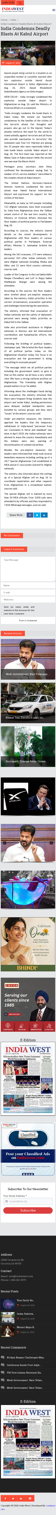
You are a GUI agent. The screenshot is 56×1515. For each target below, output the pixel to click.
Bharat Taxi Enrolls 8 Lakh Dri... (25, 717)
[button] (28, 796)
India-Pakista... (26, 1313)
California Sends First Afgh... (24, 1365)
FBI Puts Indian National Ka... (24, 1372)
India (13, 19)
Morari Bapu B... (26, 1327)
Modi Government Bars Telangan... (27, 674)
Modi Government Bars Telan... (25, 1380)
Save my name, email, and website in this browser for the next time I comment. (19, 610)
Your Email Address (15, 1196)
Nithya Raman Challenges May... (26, 1357)
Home (4, 19)
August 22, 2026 (27, 1305)
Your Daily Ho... (25, 1300)
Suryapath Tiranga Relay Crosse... (26, 761)
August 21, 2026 (27, 1332)
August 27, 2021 (12, 63)
